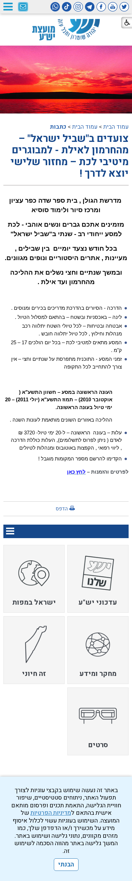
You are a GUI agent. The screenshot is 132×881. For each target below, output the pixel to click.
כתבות (58, 127)
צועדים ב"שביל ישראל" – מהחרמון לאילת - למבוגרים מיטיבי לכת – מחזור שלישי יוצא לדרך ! (69, 156)
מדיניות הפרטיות (50, 812)
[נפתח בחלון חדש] (124, 6)
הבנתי (66, 864)
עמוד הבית (116, 127)
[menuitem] (98, 579)
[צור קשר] (23, 7)
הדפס (62, 508)
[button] (8, 6)
